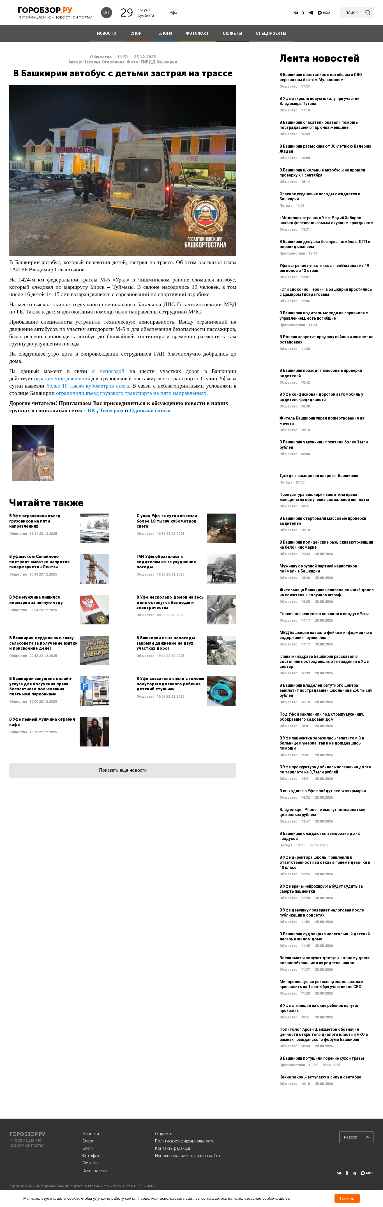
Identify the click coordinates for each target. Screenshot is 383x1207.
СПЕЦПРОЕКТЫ (271, 33)
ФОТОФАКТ (197, 33)
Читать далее (59, 528)
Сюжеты (90, 1163)
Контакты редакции (173, 1148)
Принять (347, 1198)
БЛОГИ (165, 33)
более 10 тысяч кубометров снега (88, 386)
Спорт (88, 1141)
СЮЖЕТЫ (232, 33)
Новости (90, 1134)
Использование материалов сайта (187, 1155)
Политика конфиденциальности (184, 1141)
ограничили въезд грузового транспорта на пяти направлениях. (132, 393)
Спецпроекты (94, 1170)
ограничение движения (62, 378)
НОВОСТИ (106, 33)
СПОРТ (137, 33)
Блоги (88, 1148)
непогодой (112, 371)
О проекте (164, 1134)
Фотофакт (91, 1155)
